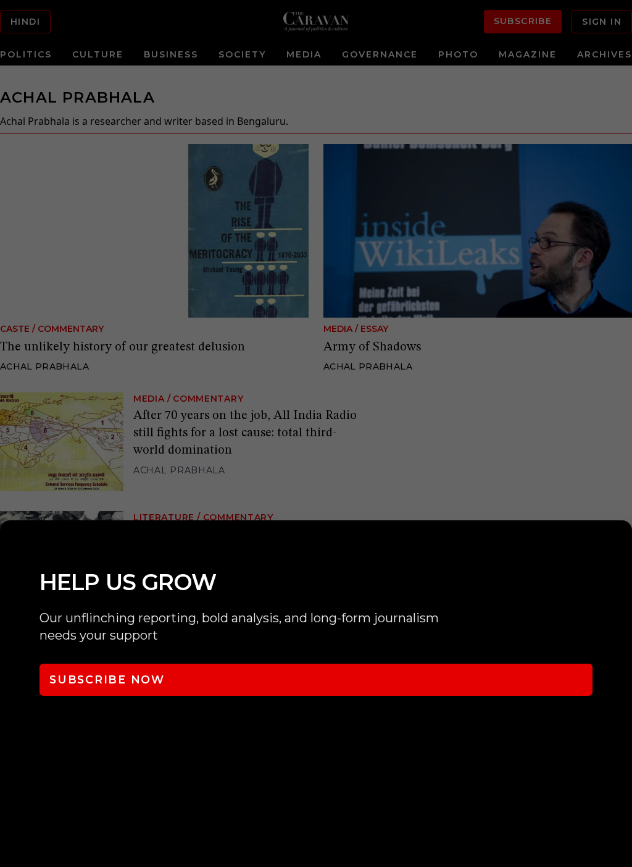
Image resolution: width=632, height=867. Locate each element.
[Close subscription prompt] (619, 546)
